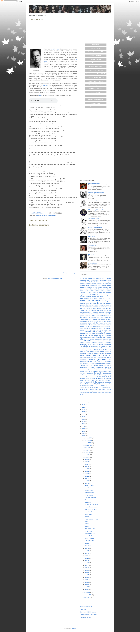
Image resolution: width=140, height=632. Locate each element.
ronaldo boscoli (107, 373)
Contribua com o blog (95, 107)
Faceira (87, 543)
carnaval (90, 301)
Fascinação (88, 502)
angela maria (89, 285)
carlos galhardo (84, 298)
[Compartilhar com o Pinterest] (61, 213)
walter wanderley (89, 391)
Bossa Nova (95, 63)
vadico (103, 385)
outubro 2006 (87, 443)
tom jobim (97, 384)
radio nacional (104, 369)
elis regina (107, 310)
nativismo (104, 357)
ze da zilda (87, 392)
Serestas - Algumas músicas (96, 192)
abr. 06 (87, 577)
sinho (93, 380)
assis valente (89, 289)
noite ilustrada (97, 361)
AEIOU (86, 524)
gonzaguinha (85, 321)
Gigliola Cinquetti (92, 245)
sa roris (99, 376)
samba (103, 376)
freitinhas (106, 317)
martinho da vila (106, 348)
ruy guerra (106, 375)
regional (94, 371)
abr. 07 (87, 575)
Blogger (74, 628)
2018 (83, 412)
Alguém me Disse (89, 492)
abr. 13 (87, 560)
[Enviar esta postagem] (50, 213)
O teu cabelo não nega (91, 507)
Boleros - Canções (95, 59)
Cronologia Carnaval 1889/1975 (95, 77)
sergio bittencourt (90, 378)
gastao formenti (92, 319)
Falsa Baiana (88, 488)
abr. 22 (87, 476)
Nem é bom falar (89, 538)
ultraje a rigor (97, 385)
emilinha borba (84, 314)
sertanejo (99, 378)
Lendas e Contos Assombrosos (88, 614)
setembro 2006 (88, 445)
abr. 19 (87, 483)
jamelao (82, 330)
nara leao (93, 357)
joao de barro (96, 332)
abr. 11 (87, 565)
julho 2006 (87, 450)
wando (95, 391)
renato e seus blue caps (105, 371)
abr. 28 (87, 461)
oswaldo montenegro (105, 365)
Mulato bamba (88, 514)
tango (109, 380)
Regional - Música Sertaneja (95, 99)
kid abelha (108, 335)
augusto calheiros (106, 289)
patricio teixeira (100, 367)
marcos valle (107, 344)
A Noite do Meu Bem (90, 497)
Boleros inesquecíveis (94, 183)
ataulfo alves (97, 289)
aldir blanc (88, 283)
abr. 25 (87, 469)
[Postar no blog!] (55, 213)
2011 (83, 424)
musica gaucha (101, 353)
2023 (83, 407)
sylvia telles (99, 380)
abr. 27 (87, 464)
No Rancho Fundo (89, 536)
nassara (99, 357)
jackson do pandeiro (90, 328)
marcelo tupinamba (92, 344)
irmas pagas (93, 326)
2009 (83, 428)
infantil (87, 326)
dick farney (86, 308)
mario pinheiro (84, 348)
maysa (86, 350)
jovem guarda (85, 335)
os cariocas (94, 365)
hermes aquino (107, 323)
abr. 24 (87, 471)
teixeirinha (93, 382)
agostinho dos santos (105, 280)
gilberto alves (101, 319)
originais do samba (106, 363)
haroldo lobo (102, 321)
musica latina (91, 355)
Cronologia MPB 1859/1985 (95, 70)
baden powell (84, 290)
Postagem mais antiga (69, 273)
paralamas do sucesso (87, 367)
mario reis (91, 348)
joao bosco (88, 332)
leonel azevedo (90, 339)
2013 (83, 419)
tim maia (82, 384)
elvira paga (92, 312)
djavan (93, 308)
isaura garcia (100, 326)
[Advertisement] (53, 35)
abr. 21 (87, 478)
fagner (93, 315)
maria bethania (85, 346)
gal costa (44, 215)
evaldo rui (88, 315)
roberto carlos (97, 373)
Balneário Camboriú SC (86, 606)
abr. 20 (87, 481)
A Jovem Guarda (92, 263)
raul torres (87, 371)
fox (84, 317)
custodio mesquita (99, 305)
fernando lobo (100, 315)
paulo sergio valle (88, 369)
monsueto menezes (89, 351)
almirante (93, 283)
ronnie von (83, 375)
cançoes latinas (107, 296)
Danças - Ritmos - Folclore (95, 81)
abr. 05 (87, 579)
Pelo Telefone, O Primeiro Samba (97, 210)
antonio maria (84, 287)
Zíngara (87, 526)
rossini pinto (90, 375)
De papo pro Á (88, 545)
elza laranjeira (100, 312)
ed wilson (38, 215)
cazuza (88, 303)
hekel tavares (88, 323)
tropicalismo (90, 385)
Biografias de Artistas (95, 55)
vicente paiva (107, 387)
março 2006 (87, 592)
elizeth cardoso (84, 312)
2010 (83, 426)
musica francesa (91, 353)
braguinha (108, 295)
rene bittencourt (84, 373)
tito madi (90, 384)
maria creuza (94, 346)
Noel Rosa (91, 254)
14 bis (82, 278)
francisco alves (90, 317)
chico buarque (98, 303)
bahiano (92, 290)
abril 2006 (86, 457)
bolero (93, 295)
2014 (83, 416)
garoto (86, 319)
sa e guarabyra (92, 376)
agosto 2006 (87, 447)
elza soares (108, 312)
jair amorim (99, 328)
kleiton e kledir (92, 337)
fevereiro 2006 (88, 595)
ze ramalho (94, 392)
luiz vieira (102, 340)
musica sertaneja (105, 355)
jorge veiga (95, 333)
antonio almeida (106, 285)
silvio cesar (83, 380)
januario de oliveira (90, 330)
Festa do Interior (89, 485)
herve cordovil (101, 324)
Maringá (87, 516)
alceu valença (94, 282)
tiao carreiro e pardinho (104, 382)
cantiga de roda (97, 297)
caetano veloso (85, 297)
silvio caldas (106, 378)
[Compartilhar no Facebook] (59, 213)
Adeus (86, 521)
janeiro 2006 (87, 597)
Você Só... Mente (89, 512)
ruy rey (86, 376)
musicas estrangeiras (85, 357)
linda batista (98, 339)
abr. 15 (87, 555)
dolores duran (101, 308)
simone (89, 380)
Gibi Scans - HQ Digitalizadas (88, 612)
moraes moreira (99, 351)
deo (81, 308)
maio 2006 (87, 455)
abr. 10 (87, 567)
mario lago (108, 346)
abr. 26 (87, 466)
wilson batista (102, 391)
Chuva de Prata (89, 490)
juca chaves (94, 335)
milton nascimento (100, 350)
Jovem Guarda (96, 92)
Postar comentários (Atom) (55, 278)
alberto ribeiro (84, 282)
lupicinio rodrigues (98, 342)
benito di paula (97, 292)
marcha (100, 344)
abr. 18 (87, 548)
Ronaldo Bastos (55, 49)
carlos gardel (93, 298)
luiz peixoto (96, 341)
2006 (83, 436)
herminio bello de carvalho (88, 324)
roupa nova (98, 375)
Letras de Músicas (95, 96)
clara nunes (89, 305)
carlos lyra (101, 298)
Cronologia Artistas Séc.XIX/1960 (95, 74)
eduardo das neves (97, 310)
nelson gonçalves (97, 359)
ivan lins (107, 326)
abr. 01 (87, 589)
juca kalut (101, 335)
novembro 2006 (88, 440)
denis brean (107, 306)
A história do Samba (93, 218)
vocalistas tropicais (100, 389)
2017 (83, 414)
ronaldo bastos (52, 215)
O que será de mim (90, 533)
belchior (109, 290)
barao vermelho (100, 290)
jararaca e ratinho (102, 330)
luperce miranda (85, 342)
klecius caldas (84, 337)
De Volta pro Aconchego (91, 504)
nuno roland (105, 361)
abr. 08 (87, 572)
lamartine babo (101, 337)
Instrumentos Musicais (95, 88)
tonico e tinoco (105, 384)
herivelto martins (98, 323)
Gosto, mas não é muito (91, 519)
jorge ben (88, 333)
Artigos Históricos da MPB (95, 52)
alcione (102, 282)
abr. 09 (87, 570)
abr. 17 (87, 551)
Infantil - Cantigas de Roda (95, 85)
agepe (88, 280)
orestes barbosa (96, 363)
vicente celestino (99, 387)
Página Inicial (95, 44)
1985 (40, 95)
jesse (109, 330)
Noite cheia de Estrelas (91, 509)
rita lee (91, 373)
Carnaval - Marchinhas (95, 66)
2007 (83, 433)
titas (86, 384)
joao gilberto (105, 332)
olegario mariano (87, 363)
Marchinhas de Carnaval (94, 201)
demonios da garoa (98, 306)
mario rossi (98, 348)
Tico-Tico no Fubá (90, 528)
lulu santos (108, 340)
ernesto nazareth (102, 314)
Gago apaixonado (89, 540)
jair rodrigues (107, 328)
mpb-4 (84, 353)
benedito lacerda (86, 292)
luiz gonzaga (88, 341)
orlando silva (84, 365)
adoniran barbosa (101, 278)
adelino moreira (90, 278)
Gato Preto (83, 609)
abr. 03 (87, 584)
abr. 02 (87, 587)
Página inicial (53, 273)
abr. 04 (87, 582)
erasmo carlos (93, 314)
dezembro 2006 (88, 438)
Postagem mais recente (37, 273)
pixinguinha (97, 369)
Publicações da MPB (95, 48)
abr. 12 (87, 563)
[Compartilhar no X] (57, 213)
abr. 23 (87, 473)
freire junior (99, 317)
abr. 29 (87, 459)
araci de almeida (92, 287)
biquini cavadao (84, 295)
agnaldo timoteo (95, 280)
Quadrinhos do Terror (86, 617)
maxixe (82, 350)
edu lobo (89, 310)
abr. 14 (87, 558)
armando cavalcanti (103, 287)
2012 (83, 421)
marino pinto (101, 346)
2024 (83, 404)
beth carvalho (107, 292)
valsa (92, 387)
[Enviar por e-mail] (54, 213)
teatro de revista (84, 382)
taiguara (104, 380)
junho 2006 (87, 452)
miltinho (91, 350)
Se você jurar (88, 531)
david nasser (88, 306)
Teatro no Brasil (95, 103)
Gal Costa (45, 85)
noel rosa (90, 361)
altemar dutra (100, 283)
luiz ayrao (105, 339)
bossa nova (101, 295)
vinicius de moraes (87, 389)
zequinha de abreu (103, 392)
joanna (82, 332)
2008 (83, 431)
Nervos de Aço (89, 495)
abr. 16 (87, 553)
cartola (97, 301)
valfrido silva (86, 387)
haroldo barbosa (94, 321)
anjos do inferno (97, 285)
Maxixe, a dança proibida (95, 227)
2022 (83, 409)
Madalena (87, 500)
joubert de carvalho (105, 333)
